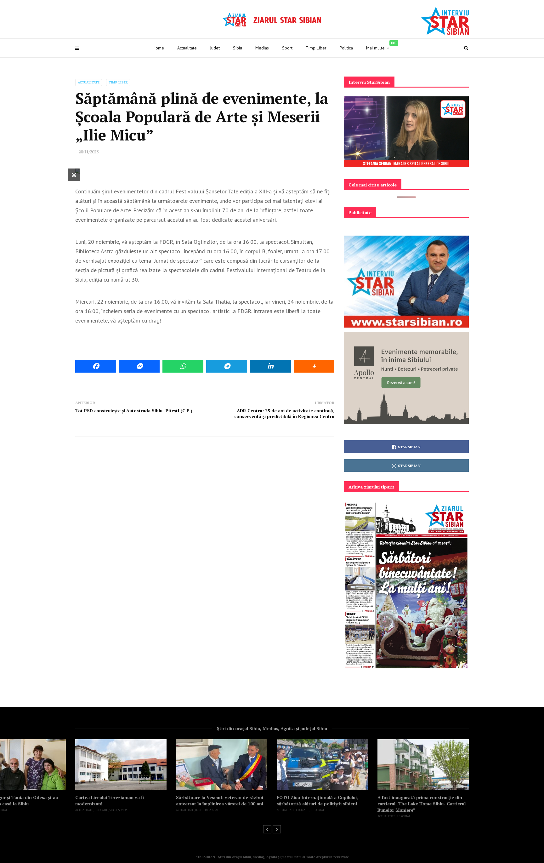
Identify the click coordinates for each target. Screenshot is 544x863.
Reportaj (211, 810)
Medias (262, 48)
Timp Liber (316, 48)
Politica (346, 48)
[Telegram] (226, 366)
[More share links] (314, 366)
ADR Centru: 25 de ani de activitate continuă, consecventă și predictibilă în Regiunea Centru (284, 413)
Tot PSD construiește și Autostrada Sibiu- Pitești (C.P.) (133, 411)
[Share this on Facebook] (95, 366)
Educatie (101, 810)
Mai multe (381, 46)
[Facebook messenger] (139, 366)
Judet (215, 48)
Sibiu (237, 48)
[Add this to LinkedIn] (270, 366)
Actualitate (187, 48)
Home (158, 48)
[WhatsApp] (182, 366)
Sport (287, 48)
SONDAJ (123, 810)
